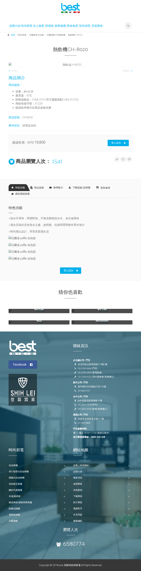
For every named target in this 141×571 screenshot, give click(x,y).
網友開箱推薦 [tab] (22, 193)
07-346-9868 (84, 423)
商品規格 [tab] (39, 187)
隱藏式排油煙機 (16, 477)
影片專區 (77, 502)
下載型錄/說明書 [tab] (81, 187)
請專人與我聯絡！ (82, 465)
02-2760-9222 (84, 376)
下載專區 (77, 496)
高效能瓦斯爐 (15, 484)
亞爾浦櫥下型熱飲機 (56, 35)
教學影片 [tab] (58, 187)
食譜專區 (77, 484)
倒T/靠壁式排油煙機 (19, 471)
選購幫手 (77, 508)
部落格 (49, 25)
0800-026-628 (98, 437)
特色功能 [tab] (20, 187)
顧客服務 (60, 25)
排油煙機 (13, 465)
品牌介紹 (14, 25)
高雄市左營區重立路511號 (91, 418)
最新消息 (77, 477)
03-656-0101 (84, 390)
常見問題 (77, 514)
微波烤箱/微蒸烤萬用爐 (20, 502)
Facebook (19, 364)
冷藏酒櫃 (13, 521)
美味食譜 (72, 25)
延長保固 (84, 25)
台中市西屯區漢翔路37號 (89, 400)
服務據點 (77, 521)
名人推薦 (38, 25)
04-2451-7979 (84, 404)
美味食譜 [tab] (105, 187)
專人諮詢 (116, 143)
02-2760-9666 (84, 368)
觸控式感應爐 (15, 490)
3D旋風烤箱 (14, 496)
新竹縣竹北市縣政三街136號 (92, 386)
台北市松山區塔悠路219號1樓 (92, 364)
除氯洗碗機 (14, 508)
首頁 (13, 35)
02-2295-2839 (84, 372)
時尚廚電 (26, 25)
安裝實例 (97, 25)
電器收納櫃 (14, 514)
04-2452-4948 (84, 409)
